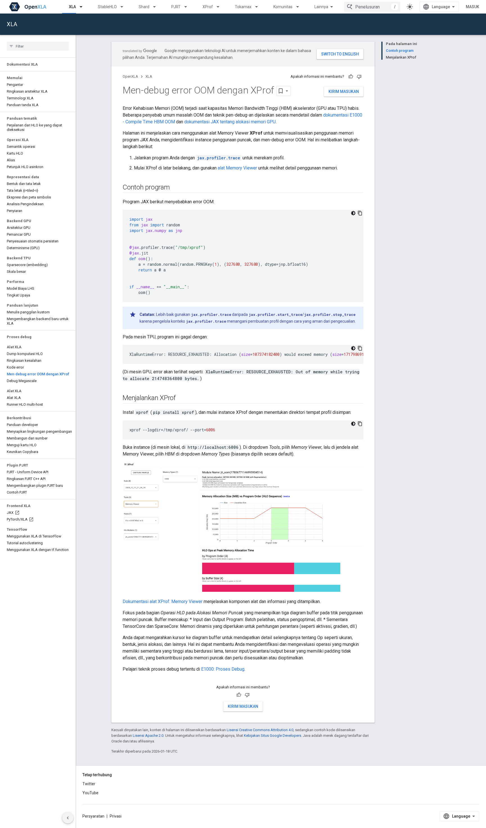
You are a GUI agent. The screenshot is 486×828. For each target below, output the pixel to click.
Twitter (88, 784)
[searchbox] (38, 46)
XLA (72, 7)
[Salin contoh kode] (360, 213)
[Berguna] (350, 76)
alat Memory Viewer (237, 168)
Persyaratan (93, 816)
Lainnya (321, 7)
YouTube (90, 793)
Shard (144, 7)
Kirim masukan (343, 91)
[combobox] (372, 7)
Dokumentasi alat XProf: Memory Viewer (162, 601)
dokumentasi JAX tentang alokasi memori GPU (230, 121)
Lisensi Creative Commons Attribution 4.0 (260, 730)
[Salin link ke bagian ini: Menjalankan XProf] (181, 398)
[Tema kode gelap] (353, 213)
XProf (207, 7)
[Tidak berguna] (359, 76)
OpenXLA (130, 76)
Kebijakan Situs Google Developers (272, 735)
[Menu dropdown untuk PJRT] (188, 7)
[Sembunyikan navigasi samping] (67, 817)
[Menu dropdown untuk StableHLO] (124, 7)
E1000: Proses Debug (222, 669)
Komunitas (282, 7)
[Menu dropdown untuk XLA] (83, 7)
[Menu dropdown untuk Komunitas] (300, 7)
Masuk (472, 7)
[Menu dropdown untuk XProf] (220, 7)
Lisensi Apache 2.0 (148, 735)
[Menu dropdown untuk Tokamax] (259, 7)
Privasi (116, 816)
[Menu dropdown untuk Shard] (157, 7)
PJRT (176, 7)
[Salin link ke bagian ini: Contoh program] (175, 187)
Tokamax (243, 7)
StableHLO (107, 7)
